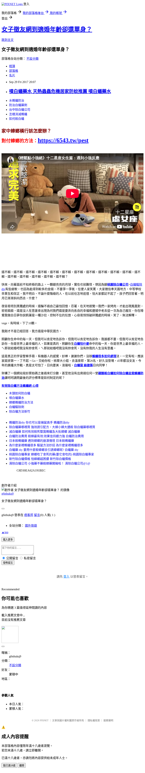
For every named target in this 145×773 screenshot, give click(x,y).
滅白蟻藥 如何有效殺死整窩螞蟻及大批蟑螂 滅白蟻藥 (44, 431)
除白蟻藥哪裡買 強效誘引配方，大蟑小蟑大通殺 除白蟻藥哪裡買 (52, 427)
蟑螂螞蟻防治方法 (21, 402)
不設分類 (32, 58)
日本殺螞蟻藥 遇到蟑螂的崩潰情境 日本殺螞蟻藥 (41, 440)
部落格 (13, 70)
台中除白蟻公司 (19, 109)
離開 (21, 765)
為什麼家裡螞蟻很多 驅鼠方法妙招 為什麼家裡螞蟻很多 (46, 445)
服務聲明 (108, 720)
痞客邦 (28, 515)
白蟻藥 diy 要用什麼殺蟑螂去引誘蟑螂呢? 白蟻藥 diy (43, 449)
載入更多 (8, 539)
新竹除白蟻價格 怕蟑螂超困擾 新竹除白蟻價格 (40, 459)
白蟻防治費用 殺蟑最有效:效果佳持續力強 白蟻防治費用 (46, 436)
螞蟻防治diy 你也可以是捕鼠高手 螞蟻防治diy (39, 422)
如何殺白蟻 (16, 118)
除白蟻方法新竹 (19, 411)
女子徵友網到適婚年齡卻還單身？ (47, 29)
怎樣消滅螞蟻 (18, 114)
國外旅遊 (31, 525)
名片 (12, 75)
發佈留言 (8, 562)
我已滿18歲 (9, 765)
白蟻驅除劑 (16, 407)
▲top (5, 532)
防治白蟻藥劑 (18, 105)
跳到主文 (8, 40)
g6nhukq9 (8, 493)
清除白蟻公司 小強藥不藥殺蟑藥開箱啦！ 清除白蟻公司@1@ (49, 463)
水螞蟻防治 (16, 100)
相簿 (12, 66)
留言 (37, 515)
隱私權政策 (94, 720)
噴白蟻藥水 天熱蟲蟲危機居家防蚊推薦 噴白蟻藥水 (60, 91)
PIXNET (44, 720)
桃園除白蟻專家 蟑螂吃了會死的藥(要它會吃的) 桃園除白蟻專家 (51, 454)
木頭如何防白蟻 (19, 393)
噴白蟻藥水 (16, 397)
